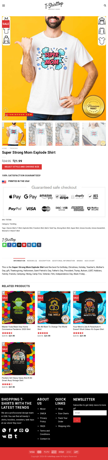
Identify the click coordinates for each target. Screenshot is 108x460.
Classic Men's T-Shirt (14, 228)
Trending (13, 148)
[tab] (19, 260)
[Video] (5, 110)
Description (44, 261)
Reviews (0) (32, 261)
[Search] (105, 5)
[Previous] (7, 68)
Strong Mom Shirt (63, 228)
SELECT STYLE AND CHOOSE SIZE (22, 167)
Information (19, 261)
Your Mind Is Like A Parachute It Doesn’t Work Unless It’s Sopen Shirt (88, 328)
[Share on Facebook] (9, 245)
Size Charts (63, 413)
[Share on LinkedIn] (34, 245)
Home (4, 148)
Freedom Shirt (38, 228)
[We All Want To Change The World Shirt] (54, 307)
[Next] (100, 68)
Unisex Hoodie (85, 228)
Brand (80, 261)
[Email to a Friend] (19, 245)
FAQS (42, 426)
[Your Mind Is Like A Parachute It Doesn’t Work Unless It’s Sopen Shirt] (89, 307)
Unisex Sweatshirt (98, 228)
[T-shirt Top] (9, 240)
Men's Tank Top (50, 228)
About (42, 409)
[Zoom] (5, 117)
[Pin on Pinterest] (24, 245)
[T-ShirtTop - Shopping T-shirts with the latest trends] (54, 5)
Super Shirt (75, 228)
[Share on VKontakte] (29, 245)
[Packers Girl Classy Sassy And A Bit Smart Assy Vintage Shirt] (18, 358)
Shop (60, 409)
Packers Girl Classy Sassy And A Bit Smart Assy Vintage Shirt (17, 379)
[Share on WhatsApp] (4, 245)
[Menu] (3, 5)
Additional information (63, 261)
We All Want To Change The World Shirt (52, 328)
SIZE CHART (90, 261)
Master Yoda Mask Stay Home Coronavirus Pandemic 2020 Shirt (16, 328)
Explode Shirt (28, 228)
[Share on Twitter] (14, 245)
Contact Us (45, 439)
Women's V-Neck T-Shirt (11, 231)
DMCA (43, 413)
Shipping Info (64, 426)
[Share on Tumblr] (39, 245)
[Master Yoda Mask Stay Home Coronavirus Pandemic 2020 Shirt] (18, 307)
